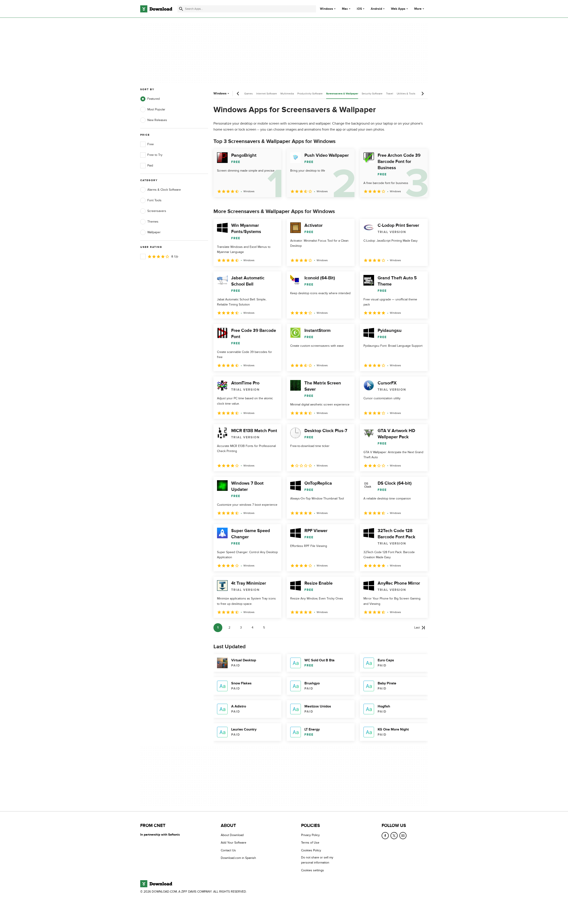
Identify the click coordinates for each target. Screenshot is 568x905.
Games (248, 93)
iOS (359, 8)
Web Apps (398, 8)
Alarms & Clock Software (164, 190)
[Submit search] (181, 8)
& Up (174, 256)
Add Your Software (233, 843)
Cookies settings (312, 870)
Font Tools (154, 200)
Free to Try (154, 155)
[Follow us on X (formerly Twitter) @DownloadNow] (394, 835)
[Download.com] (156, 8)
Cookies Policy (311, 850)
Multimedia (287, 93)
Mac (345, 8)
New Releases (157, 120)
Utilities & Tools (406, 93)
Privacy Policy (310, 835)
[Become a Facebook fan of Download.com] (385, 835)
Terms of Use (310, 843)
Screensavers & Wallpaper (342, 93)
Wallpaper (154, 232)
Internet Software (266, 93)
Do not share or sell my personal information (317, 860)
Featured (153, 99)
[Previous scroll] (238, 93)
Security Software (372, 93)
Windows (326, 8)
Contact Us (228, 850)
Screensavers (156, 211)
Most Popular (156, 109)
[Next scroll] (422, 93)
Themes (152, 221)
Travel (389, 93)
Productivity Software (310, 93)
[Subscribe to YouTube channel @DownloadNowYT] (402, 835)
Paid (150, 165)
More (418, 9)
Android (376, 8)
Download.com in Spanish (238, 858)
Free (150, 144)
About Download (232, 835)
